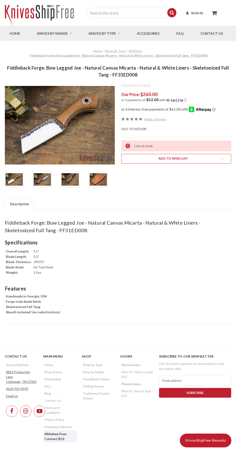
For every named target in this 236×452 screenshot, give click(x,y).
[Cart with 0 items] (213, 13)
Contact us (212, 33)
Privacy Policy (54, 420)
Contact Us (52, 400)
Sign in (197, 13)
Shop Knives (53, 372)
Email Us (12, 396)
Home (15, 33)
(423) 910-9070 (17, 389)
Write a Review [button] (155, 119)
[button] (176, 100)
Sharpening (52, 379)
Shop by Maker (93, 372)
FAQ (179, 33)
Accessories (148, 33)
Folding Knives (93, 386)
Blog (47, 393)
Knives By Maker (52, 33)
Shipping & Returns (58, 427)
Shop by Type (93, 365)
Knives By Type (102, 33)
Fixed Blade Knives (96, 379)
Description (19, 204)
